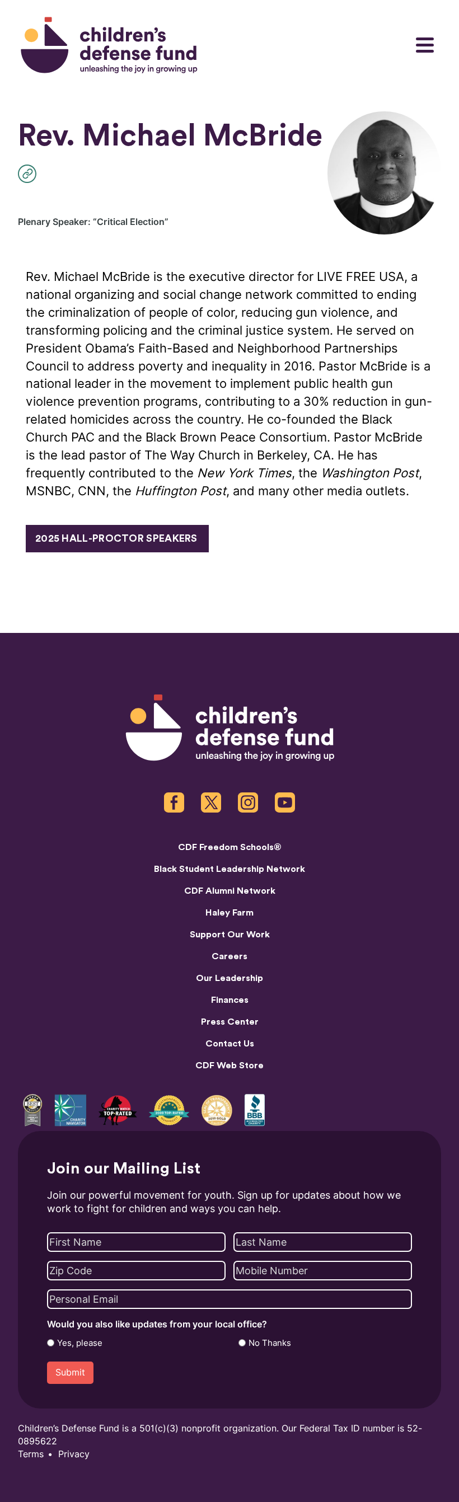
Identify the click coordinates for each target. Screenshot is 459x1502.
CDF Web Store (229, 1065)
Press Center (230, 1021)
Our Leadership (229, 978)
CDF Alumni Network (229, 890)
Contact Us (229, 1043)
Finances (230, 1000)
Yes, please (79, 1343)
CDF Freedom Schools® (230, 847)
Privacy (74, 1454)
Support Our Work (230, 934)
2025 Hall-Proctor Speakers (116, 538)
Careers (229, 956)
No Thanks (270, 1343)
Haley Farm (229, 912)
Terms (31, 1454)
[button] (30, 174)
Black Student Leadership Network (229, 869)
